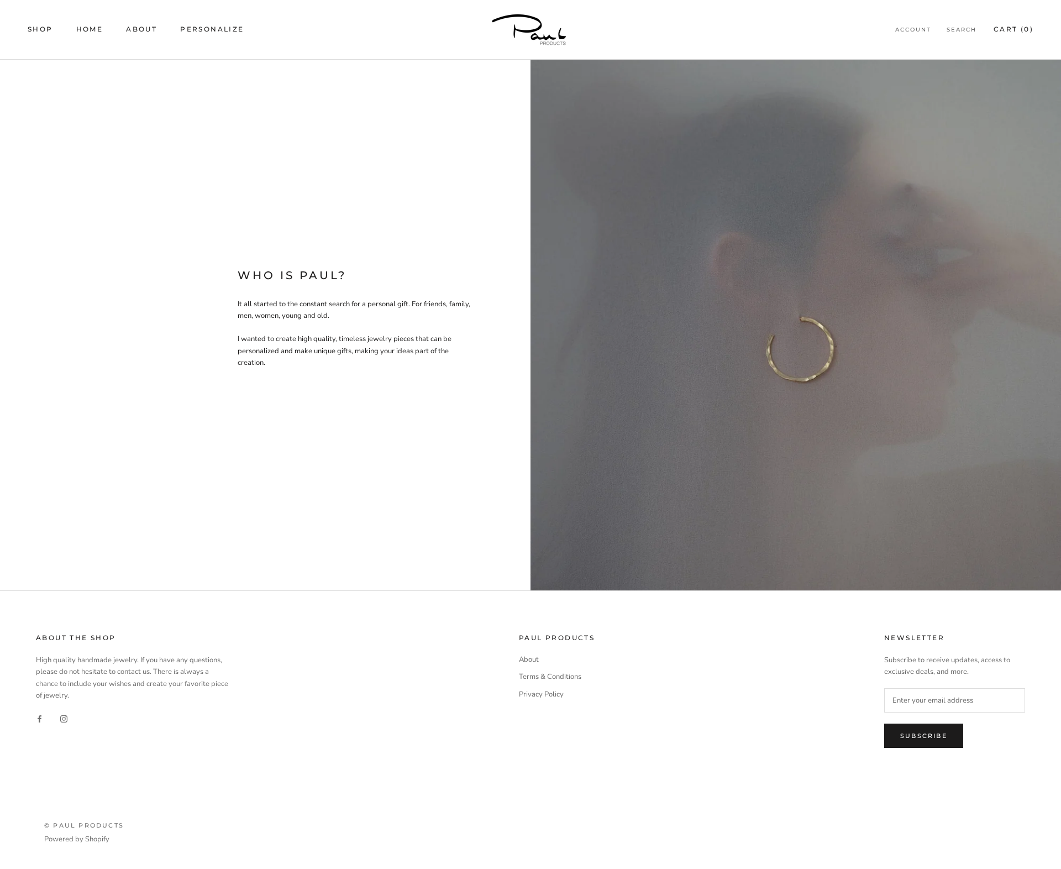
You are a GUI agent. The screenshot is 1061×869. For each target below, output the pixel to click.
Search (961, 29)
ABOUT (141, 29)
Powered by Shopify (76, 839)
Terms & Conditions (550, 677)
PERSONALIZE (212, 29)
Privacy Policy (541, 694)
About (529, 659)
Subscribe (923, 736)
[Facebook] (39, 719)
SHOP (40, 29)
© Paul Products (84, 825)
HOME (89, 29)
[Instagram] (63, 719)
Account (913, 29)
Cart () (1013, 29)
